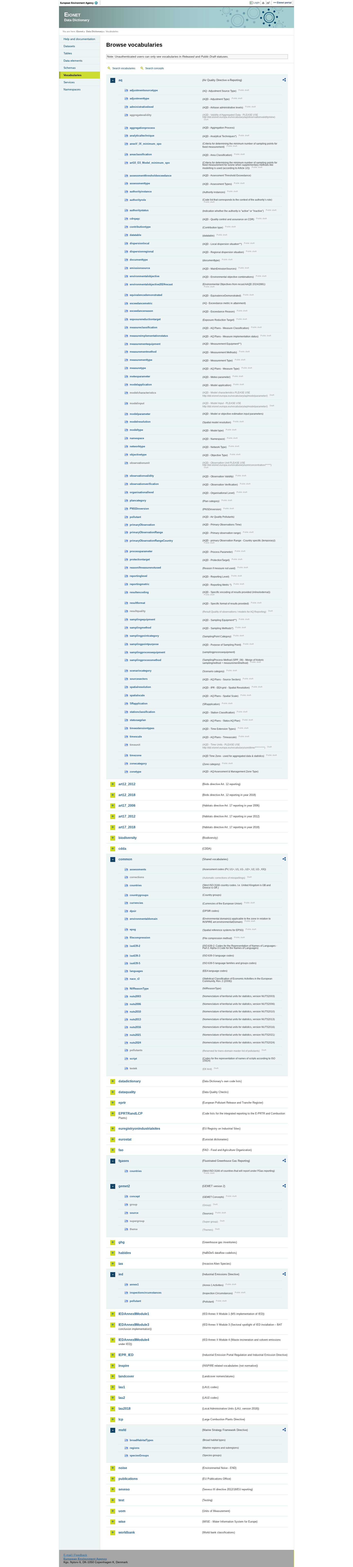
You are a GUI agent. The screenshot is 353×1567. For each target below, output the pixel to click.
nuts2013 (135, 1019)
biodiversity (127, 838)
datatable (135, 235)
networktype (137, 446)
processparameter (141, 551)
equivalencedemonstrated (146, 295)
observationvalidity (142, 475)
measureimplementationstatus (149, 335)
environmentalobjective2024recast (151, 284)
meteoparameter (140, 376)
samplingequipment (142, 619)
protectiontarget (140, 559)
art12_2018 (126, 795)
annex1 (134, 1284)
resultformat (137, 602)
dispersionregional (142, 251)
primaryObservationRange (146, 532)
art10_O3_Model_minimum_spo (150, 162)
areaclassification (141, 154)
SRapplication (138, 703)
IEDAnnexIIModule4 (133, 1340)
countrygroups (139, 895)
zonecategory (138, 763)
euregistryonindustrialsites (139, 1128)
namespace (137, 438)
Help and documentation (79, 39)
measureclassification (143, 327)
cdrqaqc (135, 218)
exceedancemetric (141, 303)
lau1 (121, 1387)
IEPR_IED (126, 1355)
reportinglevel (138, 575)
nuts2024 (135, 1042)
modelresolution (140, 421)
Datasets (69, 46)
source (134, 1212)
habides (124, 1253)
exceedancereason (141, 310)
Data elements (73, 60)
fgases (123, 1161)
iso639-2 (135, 945)
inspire (123, 1365)
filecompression (140, 937)
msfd (122, 1430)
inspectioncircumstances (145, 1292)
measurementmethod (143, 351)
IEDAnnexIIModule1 (133, 1314)
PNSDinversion (139, 508)
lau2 (121, 1397)
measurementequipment (145, 343)
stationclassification (142, 711)
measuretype (138, 368)
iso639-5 (135, 963)
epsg (133, 929)
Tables (68, 53)
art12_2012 (126, 784)
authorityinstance (141, 191)
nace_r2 (135, 978)
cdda (122, 848)
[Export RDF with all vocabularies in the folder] (284, 80)
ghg (121, 1242)
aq (120, 80)
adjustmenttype (139, 98)
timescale (136, 736)
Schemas (70, 67)
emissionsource (140, 268)
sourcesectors (138, 678)
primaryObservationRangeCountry (151, 540)
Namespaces (72, 89)
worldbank (126, 1532)
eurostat (124, 1139)
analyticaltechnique (142, 135)
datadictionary (129, 1081)
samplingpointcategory (144, 635)
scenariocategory (140, 670)
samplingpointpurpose (144, 644)
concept (135, 1196)
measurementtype (141, 359)
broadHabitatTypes (141, 1440)
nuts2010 (135, 1011)
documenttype (139, 259)
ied (120, 1274)
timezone (135, 755)
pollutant (135, 517)
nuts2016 (135, 1027)
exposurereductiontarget (145, 319)
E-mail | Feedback (75, 1555)
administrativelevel (142, 106)
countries (136, 885)
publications (128, 1478)
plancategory (138, 500)
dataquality (127, 1092)
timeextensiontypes (142, 728)
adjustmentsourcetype (144, 90)
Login (256, 2)
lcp (120, 1419)
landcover (126, 1376)
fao (120, 1150)
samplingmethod (140, 627)
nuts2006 (135, 1004)
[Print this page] (263, 3)
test (121, 1500)
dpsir (133, 911)
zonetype (135, 771)
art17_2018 (126, 827)
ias (120, 1263)
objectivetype (138, 454)
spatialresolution (140, 687)
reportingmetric (139, 584)
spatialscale (137, 695)
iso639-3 (135, 955)
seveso (124, 1489)
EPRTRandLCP (130, 1113)
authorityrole (138, 199)
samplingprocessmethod (145, 660)
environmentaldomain (144, 918)
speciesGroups (139, 1455)
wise (121, 1521)
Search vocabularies (123, 68)
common (125, 859)
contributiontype (140, 226)
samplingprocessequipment (147, 652)
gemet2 (124, 1186)
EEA (80, 3)
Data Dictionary (94, 31)
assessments (138, 869)
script (133, 1058)
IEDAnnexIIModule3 (133, 1324)
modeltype (136, 429)
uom (121, 1511)
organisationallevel (142, 492)
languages (136, 971)
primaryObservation (142, 524)
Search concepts (154, 68)
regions (134, 1447)
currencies (136, 902)
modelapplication (141, 384)
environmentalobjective (144, 276)
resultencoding (139, 592)
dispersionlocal (139, 243)
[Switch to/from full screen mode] (269, 3)
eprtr (122, 1102)
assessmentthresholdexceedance (150, 175)
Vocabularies (73, 75)
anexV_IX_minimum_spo (145, 143)
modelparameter (140, 413)
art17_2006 (126, 805)
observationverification (144, 483)
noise (122, 1468)
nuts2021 (135, 1034)
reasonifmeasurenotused (145, 567)
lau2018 (124, 1408)
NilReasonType (139, 988)
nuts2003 (135, 996)
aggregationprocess (142, 127)
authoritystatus (139, 210)
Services (69, 82)
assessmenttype (140, 183)
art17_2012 (126, 816)
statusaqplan (138, 720)
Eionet (79, 31)
